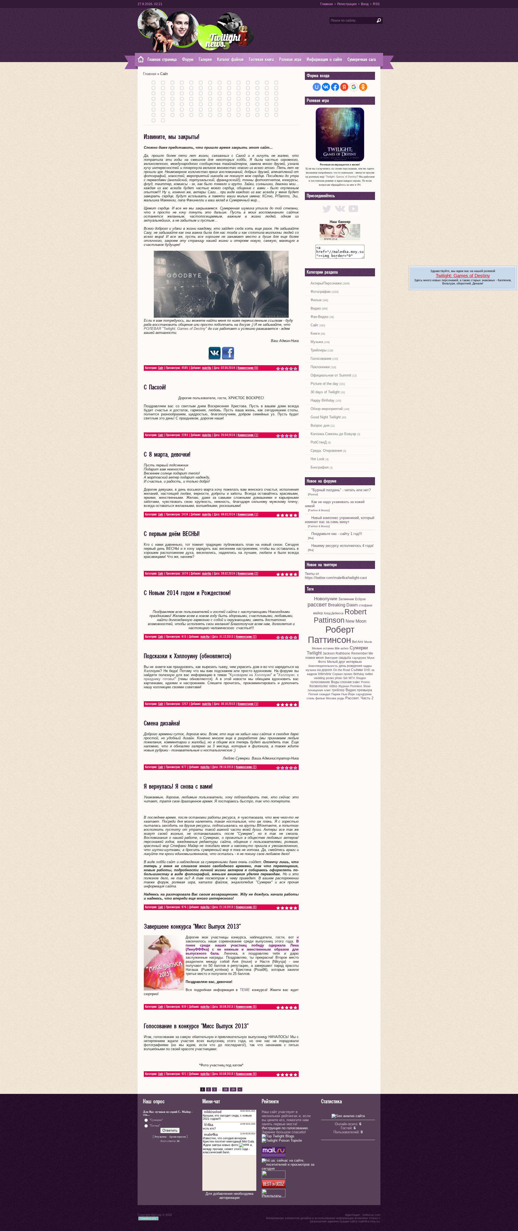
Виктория (331, 657)
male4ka (206, 368)
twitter (369, 674)
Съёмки (357, 670)
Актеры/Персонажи (326, 283)
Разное (313, 494)
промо (348, 674)
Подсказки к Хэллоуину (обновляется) (187, 656)
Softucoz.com (371, 1214)
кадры (367, 665)
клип (327, 690)
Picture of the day (324, 384)
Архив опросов (177, 1136)
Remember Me (362, 653)
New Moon (356, 621)
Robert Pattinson (340, 616)
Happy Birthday (323, 400)
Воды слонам (341, 682)
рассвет (317, 605)
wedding (319, 678)
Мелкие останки (323, 648)
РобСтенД (319, 442)
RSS (376, 4)
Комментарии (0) (248, 368)
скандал (324, 694)
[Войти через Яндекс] (344, 87)
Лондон (361, 678)
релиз (330, 678)
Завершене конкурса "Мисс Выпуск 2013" (192, 927)
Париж (335, 694)
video (333, 686)
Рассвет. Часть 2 (359, 698)
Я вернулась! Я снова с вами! (178, 787)
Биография (320, 467)
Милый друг (336, 662)
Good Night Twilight (326, 417)
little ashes (342, 648)
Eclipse (360, 599)
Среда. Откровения (326, 451)
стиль (310, 698)
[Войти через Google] (353, 87)
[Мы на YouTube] (353, 214)
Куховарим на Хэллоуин (250, 675)
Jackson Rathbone (336, 653)
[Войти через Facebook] (335, 87)
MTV (352, 678)
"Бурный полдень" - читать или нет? (341, 490)
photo (338, 678)
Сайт (160, 368)
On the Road (341, 670)
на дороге (324, 670)
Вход (365, 4)
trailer (356, 682)
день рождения (350, 666)
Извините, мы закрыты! (171, 137)
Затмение (346, 599)
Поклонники (320, 367)
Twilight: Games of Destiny (341, 176)
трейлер (338, 690)
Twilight (314, 653)
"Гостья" (154, 1125)
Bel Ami (357, 642)
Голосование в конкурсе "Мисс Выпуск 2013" (196, 1026)
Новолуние (325, 598)
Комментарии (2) (248, 573)
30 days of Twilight (325, 392)
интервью (354, 662)
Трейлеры (318, 350)
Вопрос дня (320, 425)
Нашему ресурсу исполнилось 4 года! (342, 546)
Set (345, 678)
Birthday (358, 674)
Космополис (318, 686)
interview (324, 674)
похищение (315, 690)
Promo (365, 682)
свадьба (345, 658)
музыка (311, 670)
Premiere (356, 686)
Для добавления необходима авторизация (229, 1196)
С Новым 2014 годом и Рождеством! (187, 593)
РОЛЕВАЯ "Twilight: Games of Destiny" (175, 329)
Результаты (160, 1136)
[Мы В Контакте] (340, 214)
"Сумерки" (156, 1119)
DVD (367, 670)
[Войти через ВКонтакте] (326, 87)
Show (366, 686)
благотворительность (323, 665)
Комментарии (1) (248, 435)
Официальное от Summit (331, 375)
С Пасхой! (155, 388)
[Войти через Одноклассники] (363, 87)
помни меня (314, 658)
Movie (368, 641)
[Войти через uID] (317, 87)
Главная (326, 4)
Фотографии (320, 292)
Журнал (343, 686)
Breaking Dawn (343, 605)
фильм (320, 698)
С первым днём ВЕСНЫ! (172, 534)
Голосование (321, 359)
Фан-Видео (319, 317)
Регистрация (347, 4)
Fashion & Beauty (319, 510)
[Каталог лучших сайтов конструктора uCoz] (273, 1187)
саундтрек (359, 657)
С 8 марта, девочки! (167, 455)
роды (340, 698)
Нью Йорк (348, 694)
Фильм (316, 300)
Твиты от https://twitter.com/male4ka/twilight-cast (336, 576)
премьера (364, 690)
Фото (322, 662)
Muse (370, 657)
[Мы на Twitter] (327, 214)
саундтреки (364, 694)
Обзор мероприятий (327, 409)
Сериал (337, 674)
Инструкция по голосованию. (285, 1128)
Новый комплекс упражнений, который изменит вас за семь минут (339, 520)
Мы (311, 538)
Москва (331, 698)
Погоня (313, 694)
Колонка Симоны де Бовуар (333, 434)
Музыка (317, 342)
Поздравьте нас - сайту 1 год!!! (336, 534)
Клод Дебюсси (333, 613)
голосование (320, 682)
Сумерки (359, 647)
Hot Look (318, 459)
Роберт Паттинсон (331, 635)
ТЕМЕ (245, 990)
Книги (315, 333)
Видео (316, 308)
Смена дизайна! (162, 724)
